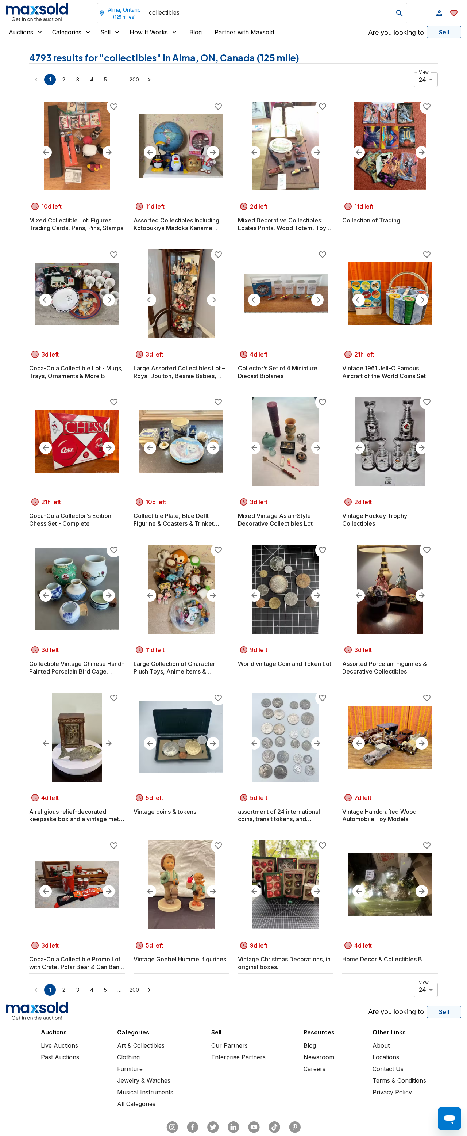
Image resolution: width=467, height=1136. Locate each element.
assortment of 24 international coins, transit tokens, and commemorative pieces (279, 815)
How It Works (149, 32)
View (424, 72)
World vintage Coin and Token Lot (284, 663)
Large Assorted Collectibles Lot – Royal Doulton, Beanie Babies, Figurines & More (179, 372)
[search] (399, 13)
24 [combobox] (422, 79)
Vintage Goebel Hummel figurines (180, 959)
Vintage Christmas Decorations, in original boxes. (284, 963)
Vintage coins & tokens (165, 811)
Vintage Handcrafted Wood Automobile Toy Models (379, 815)
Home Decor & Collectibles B (382, 959)
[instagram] (172, 1127)
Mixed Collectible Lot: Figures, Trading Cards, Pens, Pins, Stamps (76, 224)
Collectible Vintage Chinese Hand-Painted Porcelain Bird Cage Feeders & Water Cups (76, 667)
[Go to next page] (149, 79)
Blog (195, 32)
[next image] (109, 152)
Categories (66, 32)
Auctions (21, 32)
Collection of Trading (371, 220)
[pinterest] (295, 1127)
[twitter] (213, 1127)
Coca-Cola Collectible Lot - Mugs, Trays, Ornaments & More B (76, 372)
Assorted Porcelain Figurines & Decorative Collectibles (384, 667)
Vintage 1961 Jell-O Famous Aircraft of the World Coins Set (384, 372)
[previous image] (45, 152)
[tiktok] (274, 1127)
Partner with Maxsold (244, 32)
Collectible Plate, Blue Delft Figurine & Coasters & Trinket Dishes (174, 519)
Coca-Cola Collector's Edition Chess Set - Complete (70, 519)
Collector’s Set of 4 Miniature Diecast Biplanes (277, 372)
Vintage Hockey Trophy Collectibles (374, 519)
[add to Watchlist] (114, 106)
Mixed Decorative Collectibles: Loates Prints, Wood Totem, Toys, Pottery (284, 224)
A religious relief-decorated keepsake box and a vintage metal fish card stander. (76, 815)
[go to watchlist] (454, 13)
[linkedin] (233, 1127)
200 (134, 79)
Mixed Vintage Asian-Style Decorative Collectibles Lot (275, 519)
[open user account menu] (439, 13)
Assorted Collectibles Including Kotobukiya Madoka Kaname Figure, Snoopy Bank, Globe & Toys (176, 224)
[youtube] (254, 1127)
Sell (105, 32)
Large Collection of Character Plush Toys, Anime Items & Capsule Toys (174, 667)
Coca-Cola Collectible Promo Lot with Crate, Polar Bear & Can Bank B (76, 963)
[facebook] (192, 1127)
